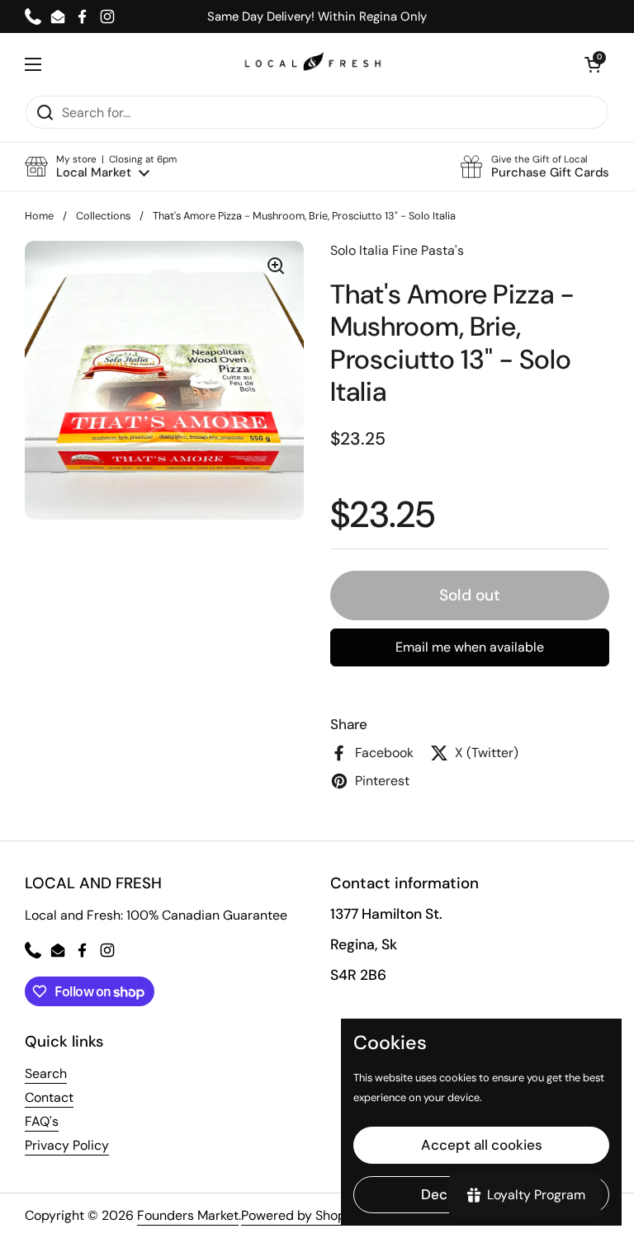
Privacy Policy (67, 1145)
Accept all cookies (481, 1145)
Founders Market (188, 1215)
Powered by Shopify (301, 1215)
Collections (103, 216)
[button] (101, 167)
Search (46, 1073)
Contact (49, 1097)
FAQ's (42, 1121)
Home (39, 216)
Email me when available (469, 647)
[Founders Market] (313, 63)
